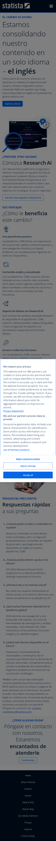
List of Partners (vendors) (16, 449)
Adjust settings (28, 466)
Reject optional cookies (28, 458)
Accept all (28, 475)
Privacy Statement (13, 410)
